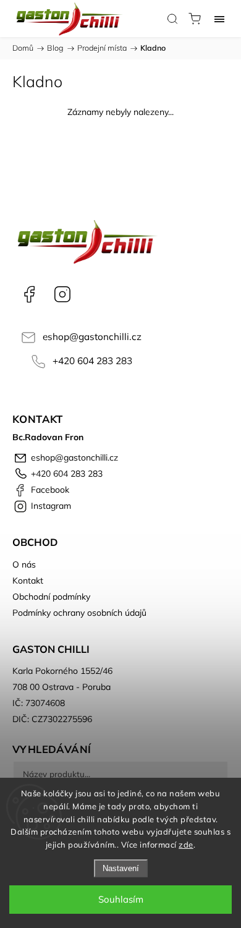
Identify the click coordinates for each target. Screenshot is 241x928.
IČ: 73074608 (38, 703)
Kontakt (27, 580)
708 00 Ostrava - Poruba (61, 686)
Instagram (62, 294)
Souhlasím (120, 899)
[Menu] (219, 18)
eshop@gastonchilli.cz (92, 337)
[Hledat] (172, 18)
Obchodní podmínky (51, 596)
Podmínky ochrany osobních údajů (79, 612)
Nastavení (121, 868)
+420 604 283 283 (92, 361)
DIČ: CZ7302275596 (52, 719)
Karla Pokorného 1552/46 (62, 670)
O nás (24, 564)
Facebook (29, 294)
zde (186, 844)
